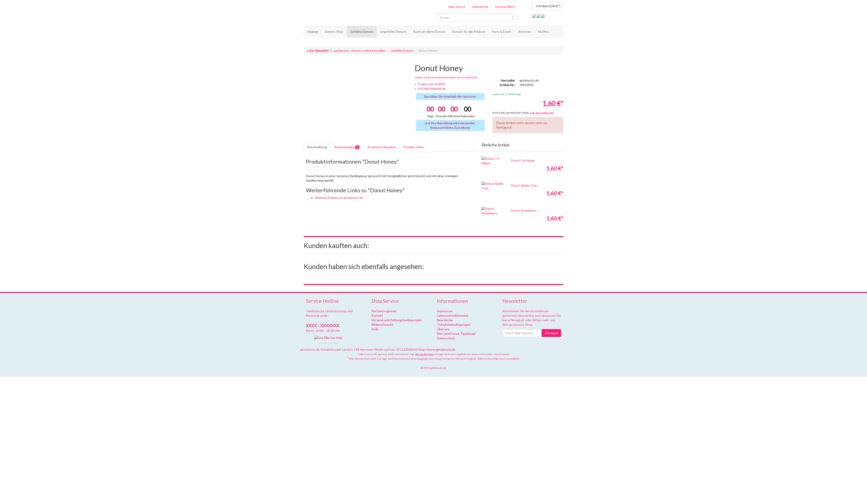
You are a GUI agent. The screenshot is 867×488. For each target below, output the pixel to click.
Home (312, 31)
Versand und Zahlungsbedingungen (396, 320)
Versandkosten (424, 354)
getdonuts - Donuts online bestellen (359, 50)
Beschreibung (317, 147)
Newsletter (445, 320)
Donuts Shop (334, 31)
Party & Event (501, 31)
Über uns (443, 329)
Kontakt (377, 315)
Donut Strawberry (523, 210)
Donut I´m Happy (523, 160)
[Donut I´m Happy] (492, 160)
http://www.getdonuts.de (437, 349)
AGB (374, 329)
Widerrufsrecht (382, 324)
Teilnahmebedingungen (453, 324)
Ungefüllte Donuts (393, 31)
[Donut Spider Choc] (492, 185)
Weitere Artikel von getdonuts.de (339, 197)
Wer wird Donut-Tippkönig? (456, 334)
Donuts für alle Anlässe (468, 31)
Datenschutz (446, 338)
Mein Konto (456, 7)
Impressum (445, 311)
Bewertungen (346, 147)
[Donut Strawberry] (492, 211)
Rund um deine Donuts (429, 31)
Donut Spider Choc (524, 185)
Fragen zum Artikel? (431, 84)
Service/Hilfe (504, 7)
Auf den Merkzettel (431, 88)
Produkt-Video (413, 147)
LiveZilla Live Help (328, 343)
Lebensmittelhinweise (452, 315)
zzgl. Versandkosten (542, 112)
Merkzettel (480, 7)
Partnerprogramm (383, 311)
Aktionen (524, 31)
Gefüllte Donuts (361, 31)
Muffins (543, 31)
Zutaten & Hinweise (381, 147)
